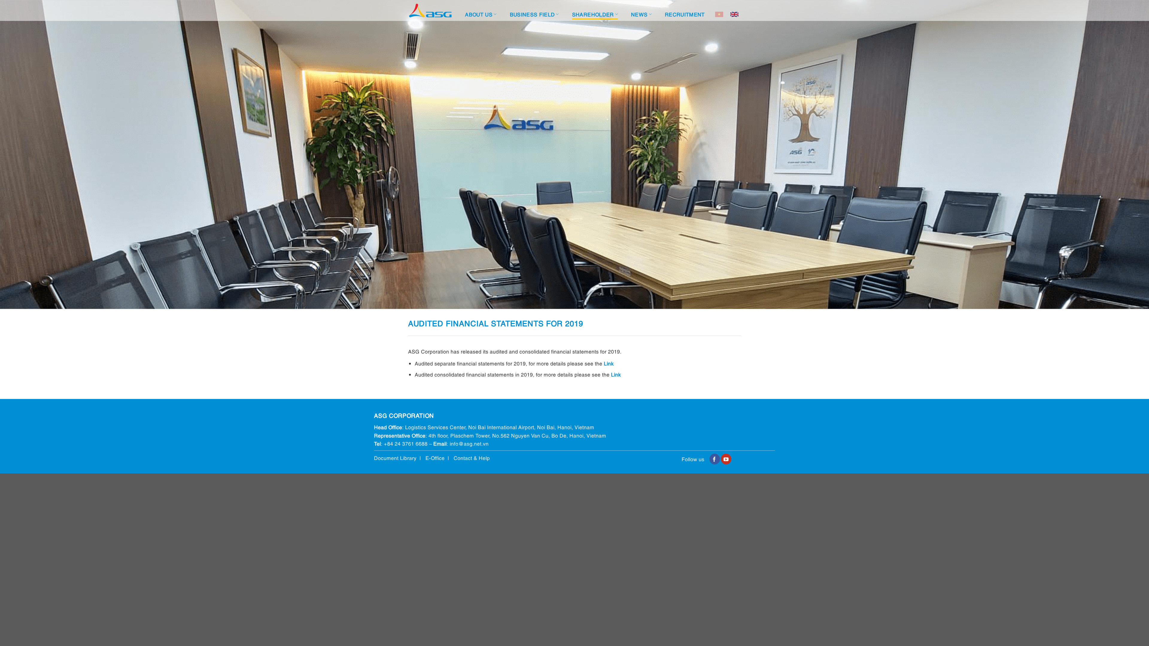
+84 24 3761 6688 (406, 443)
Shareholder (593, 14)
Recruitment (685, 14)
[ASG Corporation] (430, 11)
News (639, 14)
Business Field (532, 14)
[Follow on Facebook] (714, 459)
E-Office (435, 457)
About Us (479, 14)
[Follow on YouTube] (726, 459)
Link (609, 363)
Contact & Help (472, 457)
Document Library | (399, 457)
